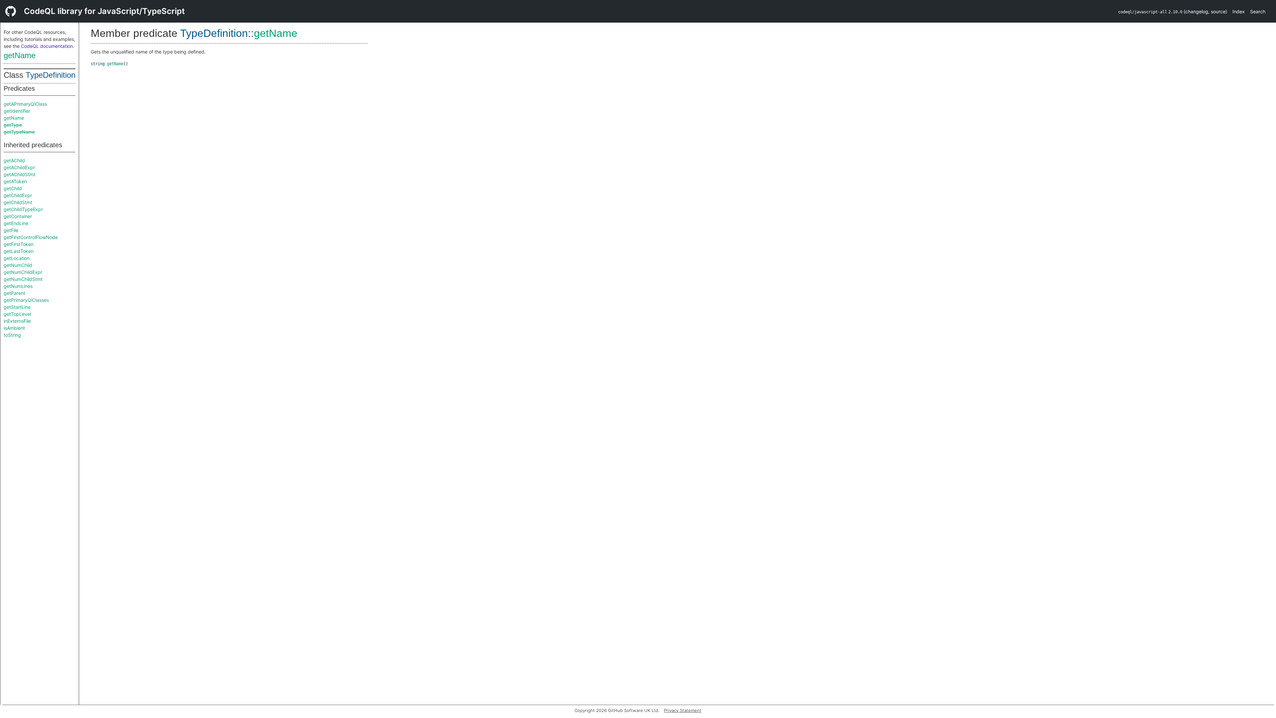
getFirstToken (19, 244)
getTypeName (19, 132)
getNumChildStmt (23, 279)
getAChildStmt (19, 174)
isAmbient (14, 328)
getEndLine (16, 223)
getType (13, 125)
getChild (13, 188)
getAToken (15, 181)
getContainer (18, 216)
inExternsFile (17, 321)
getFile (11, 230)
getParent (14, 293)
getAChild (14, 160)
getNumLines (18, 286)
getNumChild (18, 265)
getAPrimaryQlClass (25, 104)
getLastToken (19, 251)
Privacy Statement (682, 710)
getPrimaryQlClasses (26, 300)
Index (1238, 11)
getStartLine (17, 307)
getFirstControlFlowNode (31, 237)
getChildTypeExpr (23, 209)
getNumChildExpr (23, 272)
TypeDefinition (50, 74)
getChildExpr (18, 195)
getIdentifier (17, 111)
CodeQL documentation (47, 46)
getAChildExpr (19, 167)
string (98, 63)
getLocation (17, 258)
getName (20, 55)
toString (12, 335)
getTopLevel (17, 314)
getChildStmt (18, 202)
